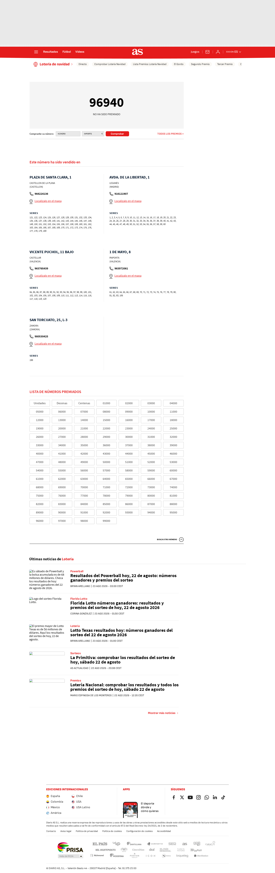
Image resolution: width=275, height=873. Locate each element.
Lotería (75, 626)
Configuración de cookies (139, 831)
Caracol (210, 843)
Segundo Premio (200, 64)
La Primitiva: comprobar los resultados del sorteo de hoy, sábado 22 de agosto (122, 660)
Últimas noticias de (51, 559)
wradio (124, 850)
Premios (75, 680)
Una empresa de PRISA (70, 847)
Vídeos (79, 51)
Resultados (50, 51)
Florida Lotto (78, 598)
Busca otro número (167, 539)
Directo (83, 64)
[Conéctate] (218, 52)
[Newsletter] (207, 52)
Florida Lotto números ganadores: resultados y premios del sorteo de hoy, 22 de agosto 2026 (117, 605)
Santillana (134, 843)
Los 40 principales (116, 843)
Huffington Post (105, 850)
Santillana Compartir (155, 843)
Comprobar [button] (117, 133)
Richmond (97, 855)
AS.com (185, 843)
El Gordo (179, 64)
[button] (70, 856)
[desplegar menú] (36, 52)
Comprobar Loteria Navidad (110, 64)
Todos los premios (169, 133)
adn (197, 843)
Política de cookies (112, 831)
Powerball (77, 571)
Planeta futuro (181, 850)
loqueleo (182, 856)
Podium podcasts (134, 856)
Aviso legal (65, 831)
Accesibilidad (164, 831)
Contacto (51, 831)
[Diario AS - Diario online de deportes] (137, 52)
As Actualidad (79, 668)
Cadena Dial (152, 850)
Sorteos (75, 653)
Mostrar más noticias (161, 713)
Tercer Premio (225, 64)
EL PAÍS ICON (150, 856)
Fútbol (66, 51)
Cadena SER (172, 843)
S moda (166, 856)
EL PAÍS (100, 843)
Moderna (117, 856)
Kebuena (196, 850)
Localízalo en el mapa (48, 201)
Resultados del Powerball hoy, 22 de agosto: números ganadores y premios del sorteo (123, 578)
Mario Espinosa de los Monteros (91, 695)
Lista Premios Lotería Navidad (149, 64)
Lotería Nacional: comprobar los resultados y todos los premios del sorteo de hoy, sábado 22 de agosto (124, 687)
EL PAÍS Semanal (165, 850)
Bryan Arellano (80, 586)
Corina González (81, 613)
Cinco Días (138, 850)
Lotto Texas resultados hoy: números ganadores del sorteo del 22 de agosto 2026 (121, 632)
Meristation (201, 856)
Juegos (195, 51)
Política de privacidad (87, 831)
